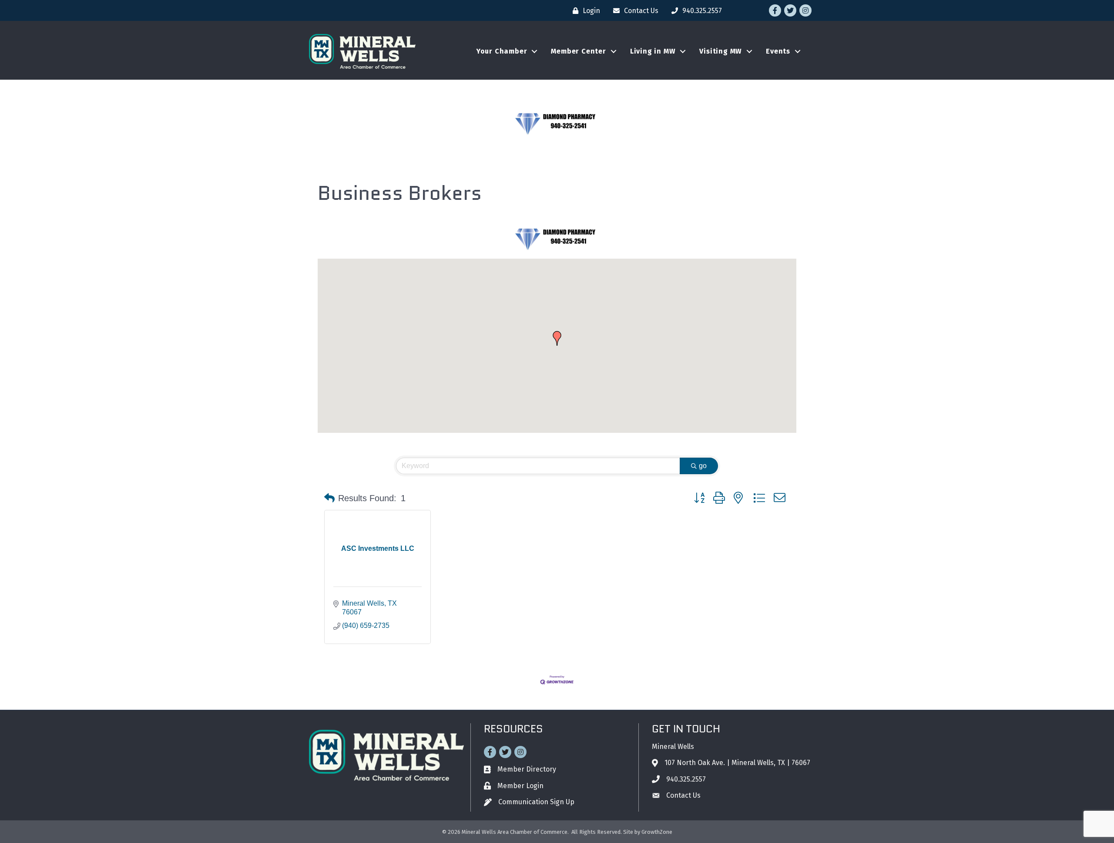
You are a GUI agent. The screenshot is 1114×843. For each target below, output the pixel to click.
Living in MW (653, 51)
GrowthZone (656, 832)
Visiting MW (720, 51)
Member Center (578, 51)
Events (778, 51)
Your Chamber (501, 51)
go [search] (703, 465)
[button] (557, 338)
